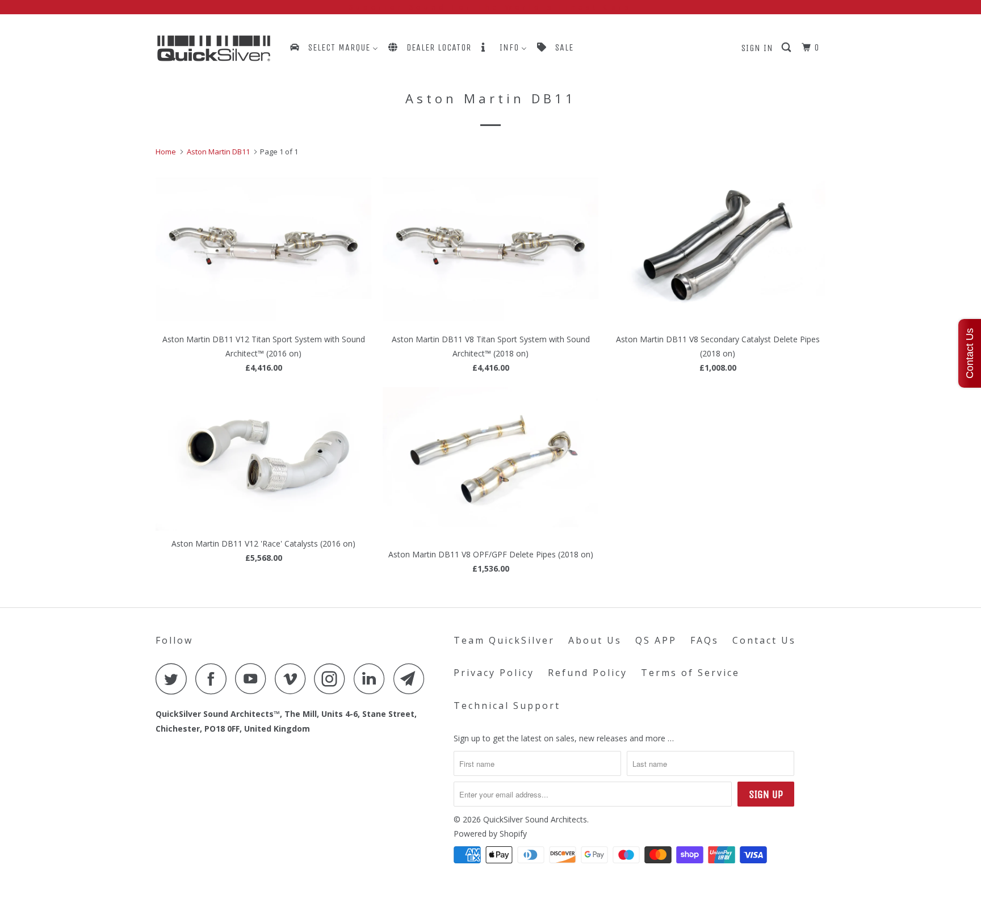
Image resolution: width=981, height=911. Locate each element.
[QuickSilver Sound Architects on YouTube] (253, 678)
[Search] (787, 47)
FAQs (704, 640)
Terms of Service (690, 672)
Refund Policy (587, 672)
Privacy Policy (494, 672)
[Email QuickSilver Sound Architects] (412, 678)
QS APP (656, 640)
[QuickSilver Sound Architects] (214, 48)
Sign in (757, 48)
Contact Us (764, 640)
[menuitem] (333, 47)
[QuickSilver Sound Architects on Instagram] (332, 678)
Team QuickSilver (504, 640)
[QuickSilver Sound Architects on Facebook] (214, 678)
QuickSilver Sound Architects (535, 819)
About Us (595, 640)
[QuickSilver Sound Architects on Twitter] (174, 678)
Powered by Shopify (490, 833)
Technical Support (507, 705)
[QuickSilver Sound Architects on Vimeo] (293, 678)
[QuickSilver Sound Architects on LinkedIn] (372, 678)
